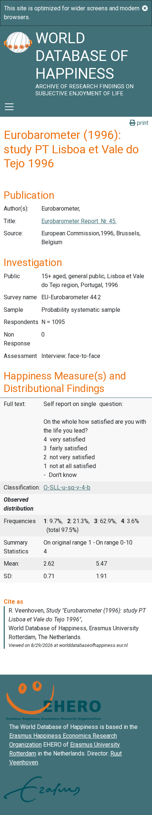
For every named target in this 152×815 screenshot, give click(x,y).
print (141, 122)
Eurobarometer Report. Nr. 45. (79, 221)
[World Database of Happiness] (17, 61)
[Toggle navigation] (9, 107)
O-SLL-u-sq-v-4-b (67, 487)
